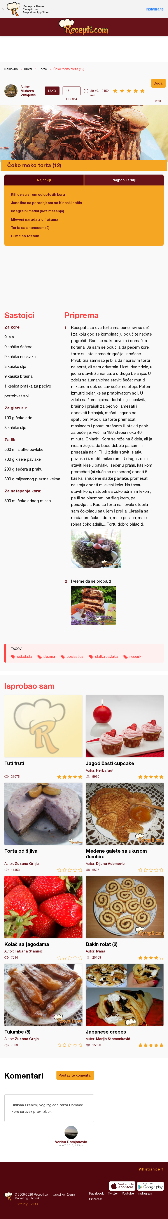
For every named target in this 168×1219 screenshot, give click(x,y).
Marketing (21, 1198)
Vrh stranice (149, 1169)
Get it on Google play (150, 1186)
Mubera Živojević (28, 93)
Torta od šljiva (43, 827)
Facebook (96, 1193)
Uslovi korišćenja (64, 1194)
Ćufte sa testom (25, 236)
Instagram (145, 1193)
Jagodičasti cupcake (125, 737)
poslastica (75, 656)
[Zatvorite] (3, 9)
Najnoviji (44, 180)
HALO (33, 1204)
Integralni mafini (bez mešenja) (37, 211)
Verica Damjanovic (71, 1142)
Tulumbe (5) (43, 1005)
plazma (49, 656)
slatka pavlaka (106, 656)
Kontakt (35, 1198)
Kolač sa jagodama (43, 918)
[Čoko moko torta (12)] (112, 548)
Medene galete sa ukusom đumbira (125, 827)
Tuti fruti (43, 737)
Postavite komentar (75, 1075)
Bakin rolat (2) (125, 918)
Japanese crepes (125, 1005)
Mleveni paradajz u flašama (34, 219)
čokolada (24, 656)
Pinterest (96, 1199)
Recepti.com (84, 26)
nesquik (135, 656)
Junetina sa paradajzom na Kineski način (46, 203)
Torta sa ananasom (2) (30, 227)
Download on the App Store (122, 1186)
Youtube (128, 1193)
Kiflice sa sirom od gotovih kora (38, 194)
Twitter (113, 1193)
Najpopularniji (124, 180)
